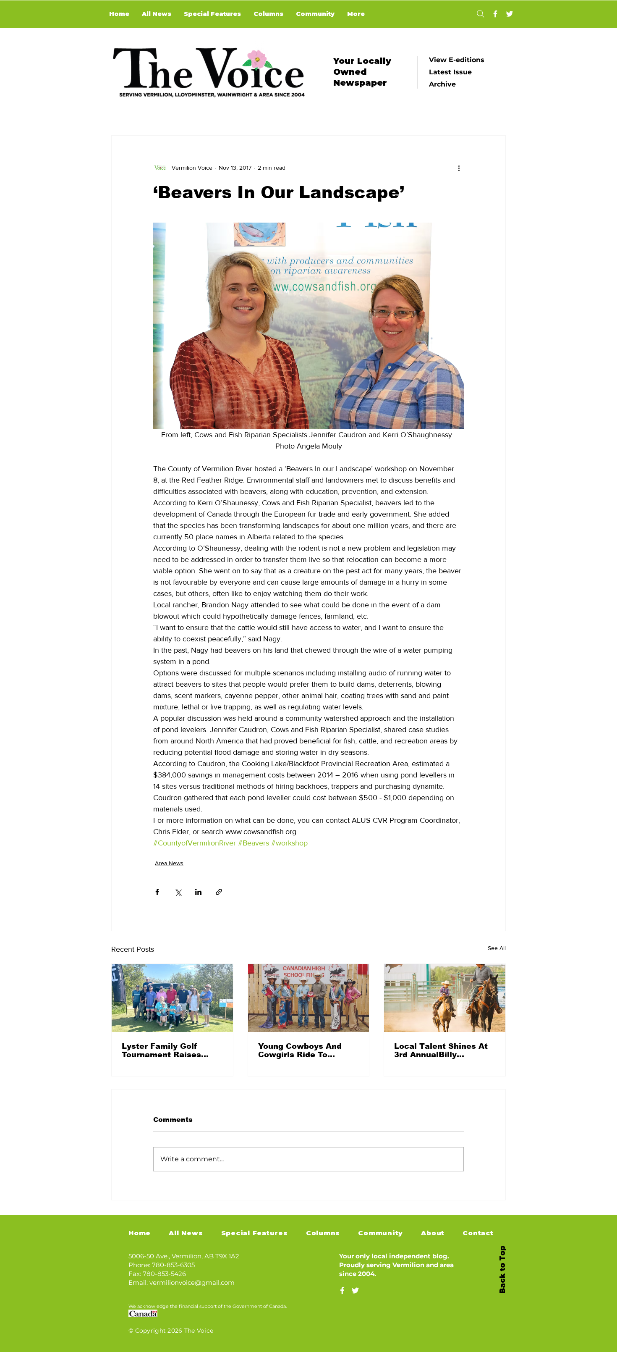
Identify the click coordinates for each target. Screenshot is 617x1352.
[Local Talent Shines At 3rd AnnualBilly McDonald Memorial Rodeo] (444, 998)
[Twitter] (509, 13)
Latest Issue (450, 72)
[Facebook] (495, 13)
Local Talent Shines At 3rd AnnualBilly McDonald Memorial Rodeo (441, 1050)
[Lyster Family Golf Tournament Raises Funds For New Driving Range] (172, 998)
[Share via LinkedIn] (198, 892)
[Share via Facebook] (157, 892)
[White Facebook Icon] (342, 1290)
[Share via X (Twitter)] (178, 892)
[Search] (480, 14)
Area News (169, 863)
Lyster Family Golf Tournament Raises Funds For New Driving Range (168, 1050)
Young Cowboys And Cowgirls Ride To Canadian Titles (300, 1050)
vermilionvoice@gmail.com (192, 1282)
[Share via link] (219, 892)
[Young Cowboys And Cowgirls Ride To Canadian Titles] (308, 998)
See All (497, 948)
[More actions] (459, 168)
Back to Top (502, 1270)
